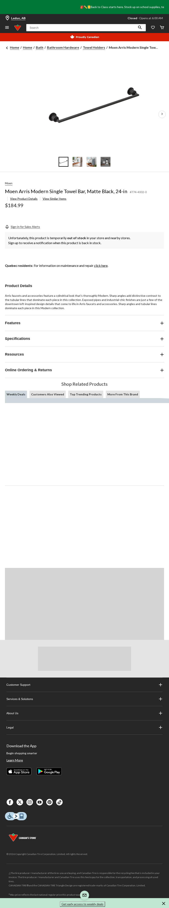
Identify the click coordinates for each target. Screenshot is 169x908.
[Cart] (162, 27)
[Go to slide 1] (63, 162)
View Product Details (24, 198)
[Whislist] (153, 27)
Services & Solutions (19, 699)
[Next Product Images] (162, 114)
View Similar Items (54, 198)
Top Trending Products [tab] (86, 394)
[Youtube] (39, 802)
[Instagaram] (29, 802)
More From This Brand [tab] (122, 394)
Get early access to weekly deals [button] (82, 904)
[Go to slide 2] (77, 162)
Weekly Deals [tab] (16, 394)
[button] (139, 27)
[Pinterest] (49, 802)
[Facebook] (10, 802)
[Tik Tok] (59, 802)
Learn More (14, 760)
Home (14, 47)
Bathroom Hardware (63, 47)
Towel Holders (94, 47)
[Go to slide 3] (91, 162)
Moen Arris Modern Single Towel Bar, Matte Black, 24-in (66, 191)
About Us (12, 713)
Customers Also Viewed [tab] (47, 394)
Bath (39, 47)
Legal (10, 727)
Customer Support (18, 684)
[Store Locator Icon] (7, 18)
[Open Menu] (7, 27)
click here (101, 265)
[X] (19, 802)
